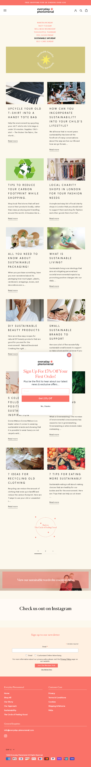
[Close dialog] (69, 355)
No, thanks (45, 406)
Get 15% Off (45, 398)
